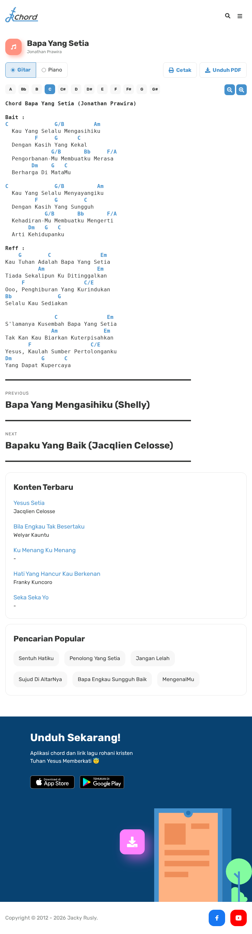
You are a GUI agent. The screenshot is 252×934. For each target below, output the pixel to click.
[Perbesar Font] (241, 89)
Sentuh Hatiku (36, 658)
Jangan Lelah (153, 658)
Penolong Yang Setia (95, 658)
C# (63, 89)
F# (128, 89)
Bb (23, 89)
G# (155, 89)
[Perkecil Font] (229, 89)
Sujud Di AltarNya (40, 679)
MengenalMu (178, 679)
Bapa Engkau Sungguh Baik (112, 679)
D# (89, 89)
